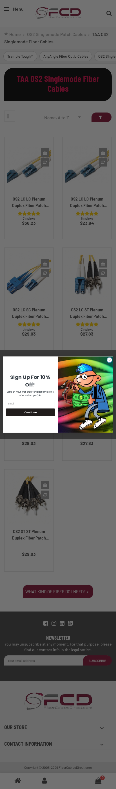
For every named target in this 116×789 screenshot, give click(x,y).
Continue (30, 412)
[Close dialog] (109, 360)
